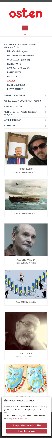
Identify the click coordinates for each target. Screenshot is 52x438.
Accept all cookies (27, 431)
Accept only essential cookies (27, 425)
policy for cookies (19, 418)
